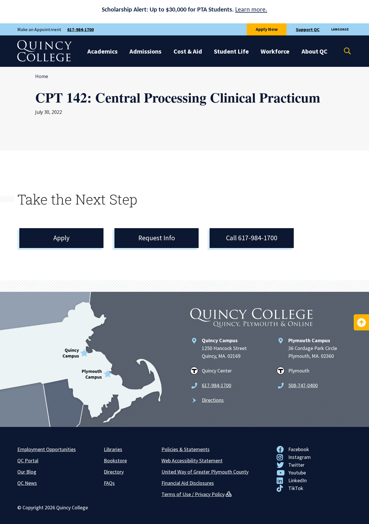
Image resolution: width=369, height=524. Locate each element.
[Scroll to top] (361, 322)
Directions (213, 400)
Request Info (156, 237)
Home (41, 76)
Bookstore (115, 460)
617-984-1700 (80, 29)
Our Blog (26, 471)
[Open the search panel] (344, 51)
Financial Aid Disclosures (187, 483)
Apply (61, 237)
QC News (27, 483)
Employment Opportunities (46, 449)
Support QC (308, 29)
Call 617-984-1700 (251, 237)
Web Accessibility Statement (192, 460)
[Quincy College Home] (44, 60)
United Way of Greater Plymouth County (204, 471)
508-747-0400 (303, 385)
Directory (114, 471)
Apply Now (267, 29)
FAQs (109, 483)
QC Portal (27, 460)
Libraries (113, 449)
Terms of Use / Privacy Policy (193, 494)
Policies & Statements (185, 449)
